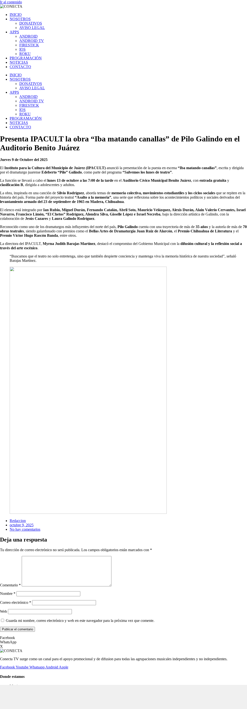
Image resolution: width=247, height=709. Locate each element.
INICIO (16, 15)
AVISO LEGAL (32, 28)
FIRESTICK (29, 45)
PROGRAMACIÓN (26, 58)
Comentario (10, 585)
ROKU (25, 54)
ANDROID (28, 36)
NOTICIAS (19, 62)
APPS (14, 32)
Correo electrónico (15, 602)
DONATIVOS (30, 23)
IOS (22, 49)
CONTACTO (20, 67)
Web (3, 611)
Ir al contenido (11, 2)
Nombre (7, 593)
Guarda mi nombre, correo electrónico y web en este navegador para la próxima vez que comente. (80, 621)
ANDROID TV (31, 41)
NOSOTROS (20, 19)
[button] (123, 638)
